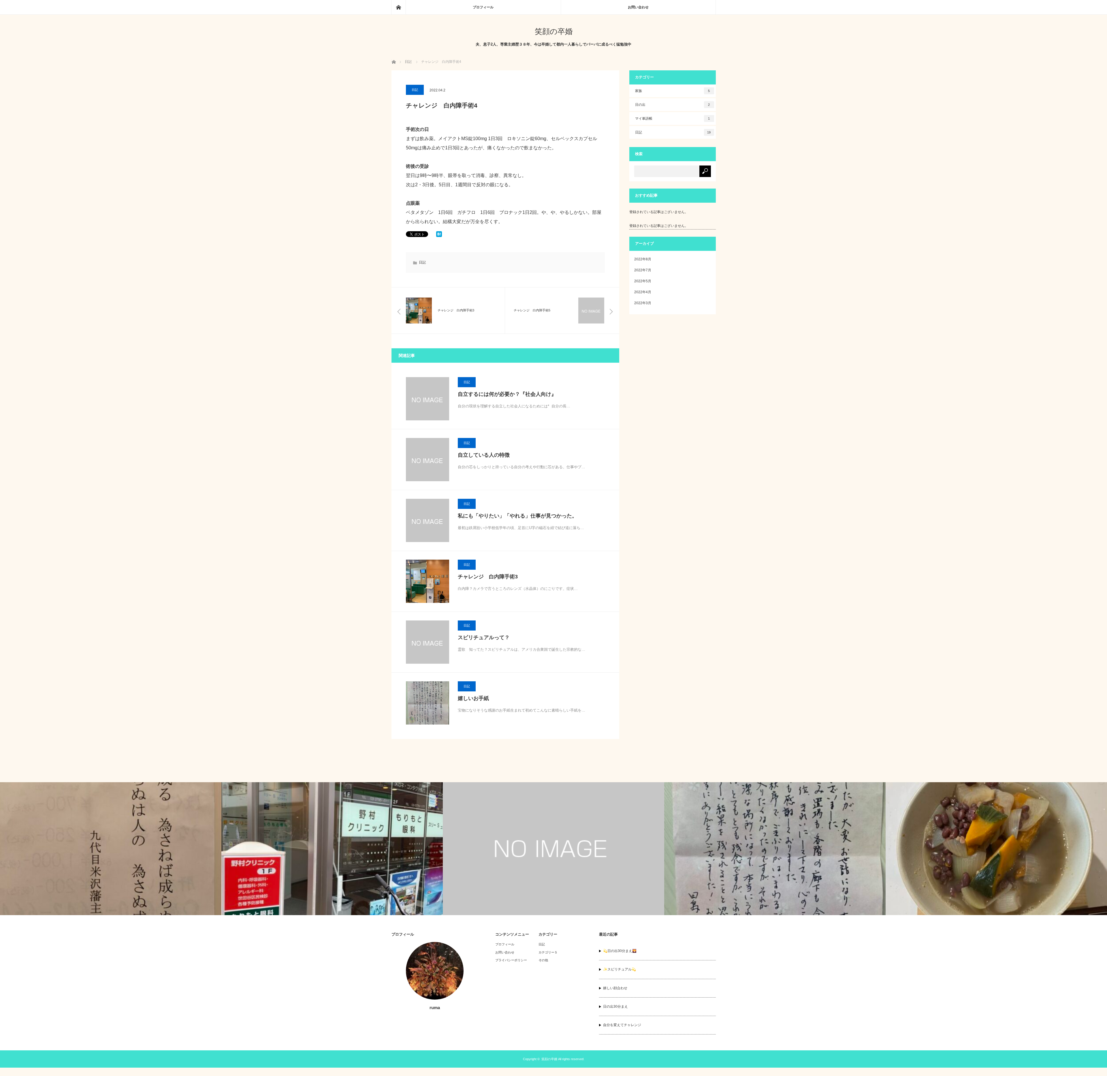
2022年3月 (642, 303)
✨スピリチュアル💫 (619, 969)
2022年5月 (642, 281)
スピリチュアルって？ (484, 637)
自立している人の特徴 (484, 455)
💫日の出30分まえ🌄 (620, 951)
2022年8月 (642, 259)
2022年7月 (642, 270)
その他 (543, 960)
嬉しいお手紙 (473, 698)
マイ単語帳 (672, 118)
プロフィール (483, 7)
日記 (415, 89)
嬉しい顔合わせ (615, 988)
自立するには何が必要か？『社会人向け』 (507, 394)
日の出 (672, 105)
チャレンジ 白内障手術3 (488, 577)
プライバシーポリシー (511, 960)
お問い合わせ (638, 7)
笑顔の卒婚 (554, 31)
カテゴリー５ (548, 952)
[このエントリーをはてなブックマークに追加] (439, 235)
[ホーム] (398, 7)
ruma (435, 1007)
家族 (672, 91)
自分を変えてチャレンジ (622, 1025)
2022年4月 (642, 292)
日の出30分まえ (615, 1006)
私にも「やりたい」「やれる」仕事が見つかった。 (517, 516)
